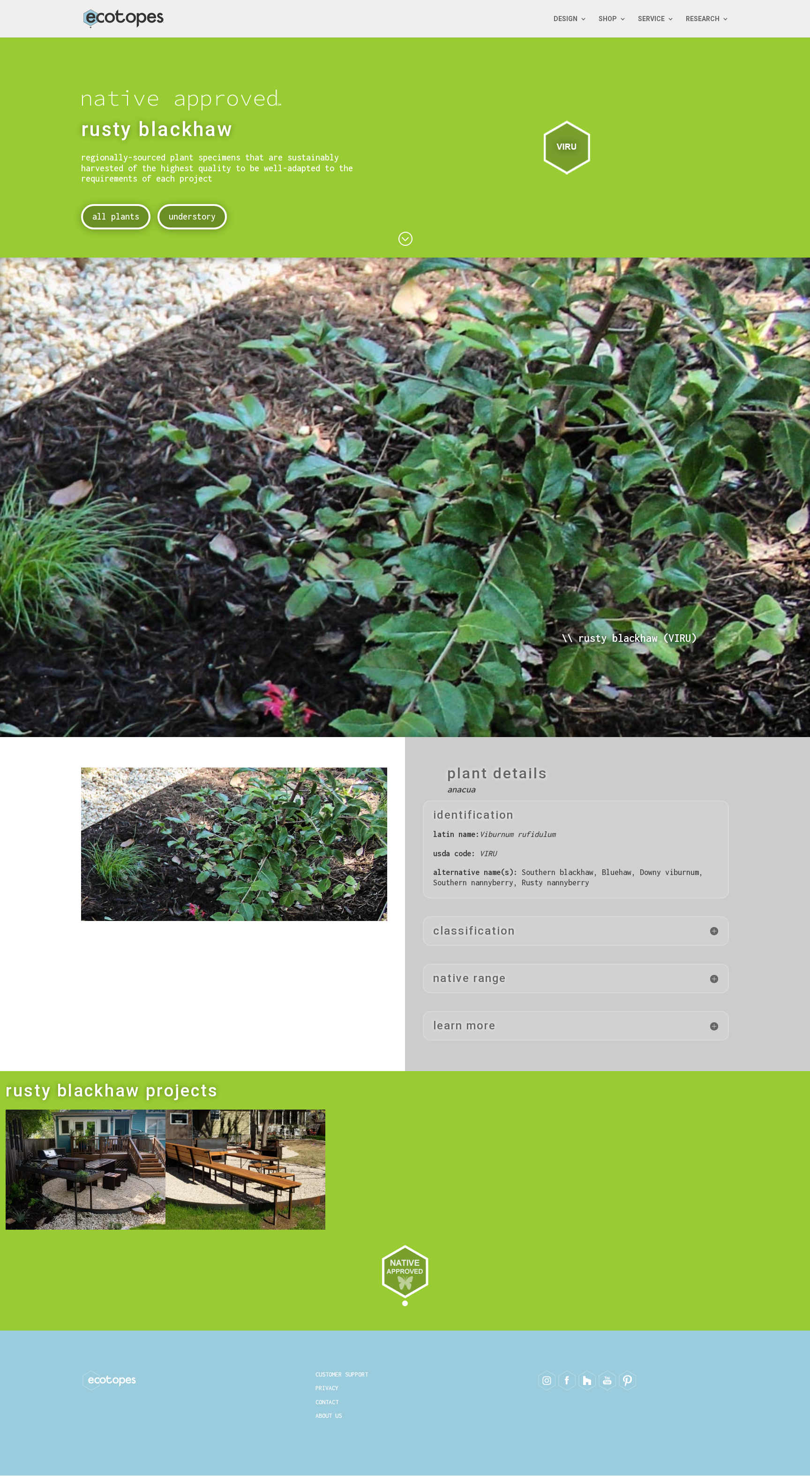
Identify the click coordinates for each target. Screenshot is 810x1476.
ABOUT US (328, 1415)
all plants (115, 216)
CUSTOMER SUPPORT (341, 1374)
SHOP (608, 19)
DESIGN (566, 19)
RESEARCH (703, 19)
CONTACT (326, 1402)
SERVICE (651, 19)
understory (192, 216)
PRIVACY (326, 1388)
